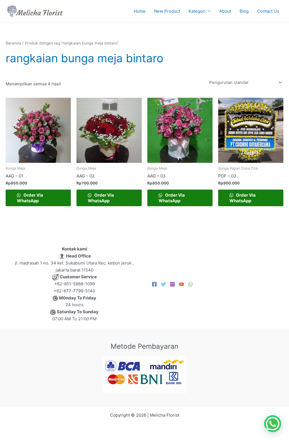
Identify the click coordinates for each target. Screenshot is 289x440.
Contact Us (268, 11)
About (225, 11)
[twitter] (163, 284)
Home (140, 11)
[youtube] (181, 284)
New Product (167, 11)
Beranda (13, 43)
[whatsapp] (190, 284)
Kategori (197, 11)
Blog (244, 11)
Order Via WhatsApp (30, 197)
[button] (272, 423)
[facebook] (154, 284)
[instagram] (172, 284)
